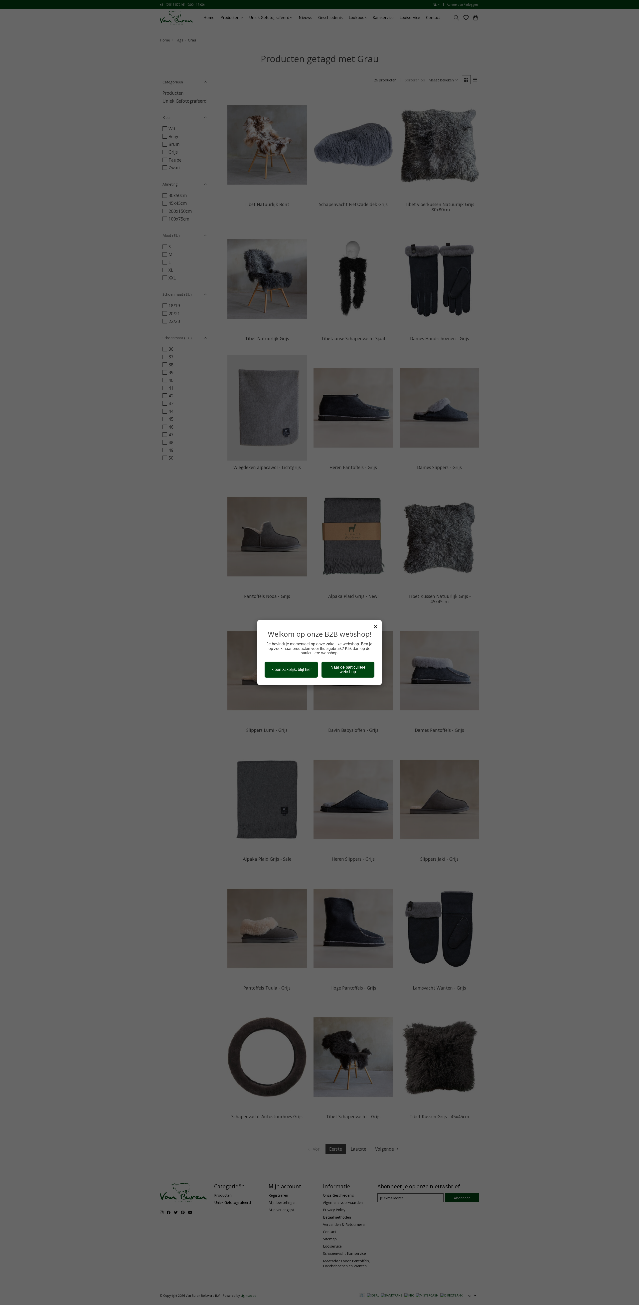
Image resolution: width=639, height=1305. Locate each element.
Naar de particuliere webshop (347, 669)
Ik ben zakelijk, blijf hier (291, 669)
